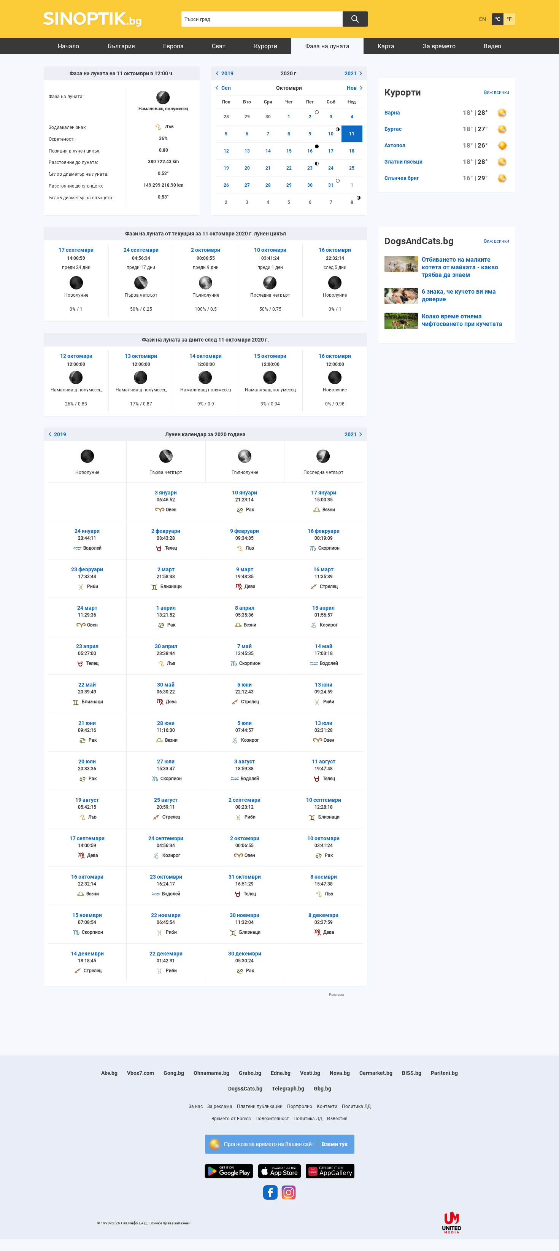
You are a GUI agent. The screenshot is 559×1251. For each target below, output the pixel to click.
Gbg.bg (322, 1089)
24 (330, 168)
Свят (219, 46)
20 (247, 168)
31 (330, 185)
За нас (196, 1106)
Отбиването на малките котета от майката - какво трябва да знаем (460, 267)
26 (226, 185)
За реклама (219, 1106)
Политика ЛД (356, 1106)
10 (330, 134)
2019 (227, 73)
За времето (439, 46)
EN (482, 19)
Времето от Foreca (231, 1118)
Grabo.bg (250, 1073)
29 (247, 116)
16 (310, 151)
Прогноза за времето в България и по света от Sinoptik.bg (97, 19)
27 (247, 185)
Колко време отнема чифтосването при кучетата (462, 320)
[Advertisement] (205, 1014)
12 (226, 151)
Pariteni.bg (444, 1073)
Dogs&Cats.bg (245, 1089)
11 (351, 134)
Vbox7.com (140, 1073)
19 (226, 168)
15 (289, 151)
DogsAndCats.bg (419, 241)
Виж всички (496, 92)
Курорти (265, 46)
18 (351, 151)
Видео (492, 46)
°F (509, 19)
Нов (352, 88)
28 (226, 116)
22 (289, 168)
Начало (68, 46)
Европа (173, 46)
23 (310, 168)
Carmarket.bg (375, 1073)
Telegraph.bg (288, 1089)
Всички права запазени (170, 1223)
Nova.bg (340, 1073)
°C (497, 19)
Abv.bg (109, 1073)
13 (247, 151)
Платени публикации (260, 1106)
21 (268, 168)
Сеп (226, 88)
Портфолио (299, 1106)
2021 (351, 73)
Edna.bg (281, 1073)
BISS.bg (411, 1073)
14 (268, 151)
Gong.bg (174, 1073)
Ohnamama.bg (211, 1073)
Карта (386, 46)
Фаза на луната (327, 46)
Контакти (327, 1106)
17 (330, 151)
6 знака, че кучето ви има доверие (459, 295)
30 (268, 116)
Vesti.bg (310, 1073)
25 (351, 168)
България (121, 46)
